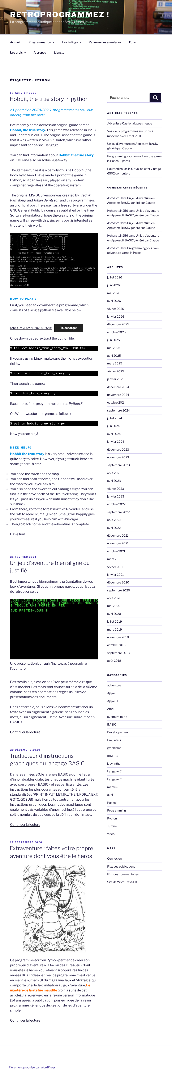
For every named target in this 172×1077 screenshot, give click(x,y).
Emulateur (114, 740)
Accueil (15, 42)
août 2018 (114, 660)
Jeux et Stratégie (77, 980)
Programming (116, 810)
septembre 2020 (118, 590)
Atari (110, 708)
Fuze (132, 42)
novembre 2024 (118, 394)
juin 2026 (113, 285)
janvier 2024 (115, 441)
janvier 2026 (115, 316)
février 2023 (115, 488)
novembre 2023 (118, 457)
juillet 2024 (114, 418)
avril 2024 (114, 434)
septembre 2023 (118, 465)
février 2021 (115, 567)
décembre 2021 (118, 535)
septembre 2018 (118, 653)
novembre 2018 (118, 637)
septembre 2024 (118, 410)
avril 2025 (114, 355)
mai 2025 (113, 348)
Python (112, 818)
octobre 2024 (116, 402)
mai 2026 (113, 293)
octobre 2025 (116, 332)
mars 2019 (114, 629)
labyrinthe (113, 763)
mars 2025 (114, 363)
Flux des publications (121, 866)
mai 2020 (113, 606)
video (111, 834)
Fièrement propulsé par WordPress (32, 1067)
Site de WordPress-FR (122, 882)
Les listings (70, 42)
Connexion (114, 858)
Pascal (111, 802)
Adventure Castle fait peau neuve (129, 123)
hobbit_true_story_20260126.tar (31, 328)
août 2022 (114, 520)
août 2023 (114, 473)
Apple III (112, 701)
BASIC (111, 724)
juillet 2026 (114, 277)
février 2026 (115, 308)
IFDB (19, 160)
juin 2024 (113, 426)
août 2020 (114, 598)
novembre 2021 (118, 543)
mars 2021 (114, 559)
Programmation (40, 42)
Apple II (112, 693)
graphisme (114, 748)
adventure (114, 685)
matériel (112, 787)
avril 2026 (114, 301)
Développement (118, 732)
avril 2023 (114, 480)
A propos (40, 52)
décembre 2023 (118, 449)
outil (110, 794)
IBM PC (112, 756)
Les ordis (16, 52)
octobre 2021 (116, 551)
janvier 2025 (115, 379)
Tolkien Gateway (54, 160)
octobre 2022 (116, 504)
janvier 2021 (115, 574)
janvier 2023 (115, 496)
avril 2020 (114, 613)
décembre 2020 (118, 582)
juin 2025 (113, 340)
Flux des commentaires (123, 874)
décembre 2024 (118, 387)
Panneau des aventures (105, 42)
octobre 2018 (116, 645)
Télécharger (68, 328)
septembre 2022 (118, 512)
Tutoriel (112, 826)
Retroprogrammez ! (59, 14)
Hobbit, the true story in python (49, 99)
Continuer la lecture (25, 732)
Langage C (114, 771)
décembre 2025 (118, 324)
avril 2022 (114, 528)
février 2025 (115, 371)
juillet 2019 (114, 621)
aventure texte (117, 716)
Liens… (59, 52)
